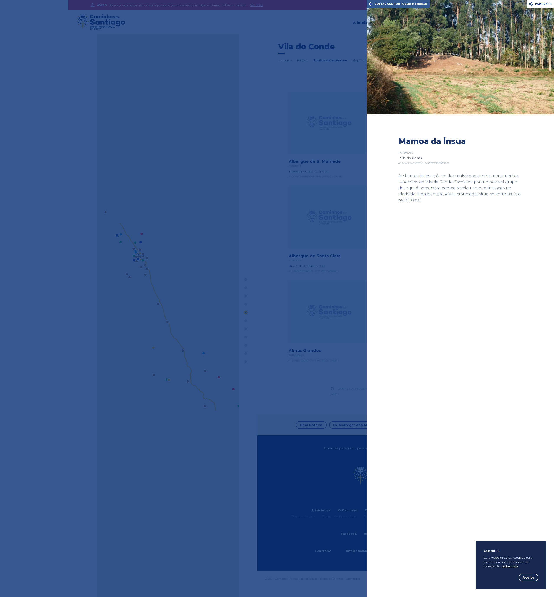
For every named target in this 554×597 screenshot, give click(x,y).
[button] (540, 4)
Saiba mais (510, 566)
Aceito (528, 577)
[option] (460, 57)
